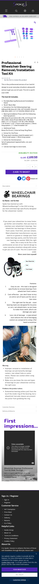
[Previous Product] (35, 62)
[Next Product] (37, 62)
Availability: (24, 153)
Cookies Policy (9, 541)
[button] (34, 24)
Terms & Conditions (11, 535)
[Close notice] (36, 554)
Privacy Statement (10, 538)
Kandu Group (9, 530)
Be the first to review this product (15, 80)
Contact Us (8, 515)
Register (7, 502)
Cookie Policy (6, 562)
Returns (7, 520)
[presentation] (19, 186)
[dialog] (19, 568)
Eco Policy (7, 523)
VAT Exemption (9, 509)
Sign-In (6, 500)
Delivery (7, 517)
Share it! (34, 179)
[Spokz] (19, 3)
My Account (25, 10)
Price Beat (8, 512)
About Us (7, 533)
